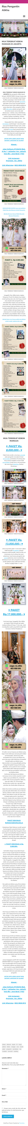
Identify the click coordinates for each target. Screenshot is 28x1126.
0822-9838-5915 (20, 165)
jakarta (4, 1046)
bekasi (4, 1044)
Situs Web (5, 1102)
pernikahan (15, 1049)
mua (18, 1046)
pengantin (22, 101)
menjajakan (5, 123)
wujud (6, 558)
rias (20, 1049)
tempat (11, 129)
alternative (9, 109)
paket (3, 1049)
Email (4, 1095)
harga (20, 1044)
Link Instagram (13, 158)
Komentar (5, 1068)
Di (17, 1044)
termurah (10, 1051)
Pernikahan (16, 550)
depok (13, 1044)
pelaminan (16, 464)
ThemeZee (21, 1123)
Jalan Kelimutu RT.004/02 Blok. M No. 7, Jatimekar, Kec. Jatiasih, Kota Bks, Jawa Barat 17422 (14, 151)
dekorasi (9, 1044)
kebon (8, 1046)
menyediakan (6, 462)
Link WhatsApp (7, 165)
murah (21, 1046)
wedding (16, 1051)
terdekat (4, 1051)
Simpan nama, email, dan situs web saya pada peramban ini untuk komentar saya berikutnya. (14, 1110)
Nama (4, 1089)
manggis (13, 1046)
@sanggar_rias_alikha (14, 161)
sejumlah (22, 455)
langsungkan (6, 458)
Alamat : (14, 144)
